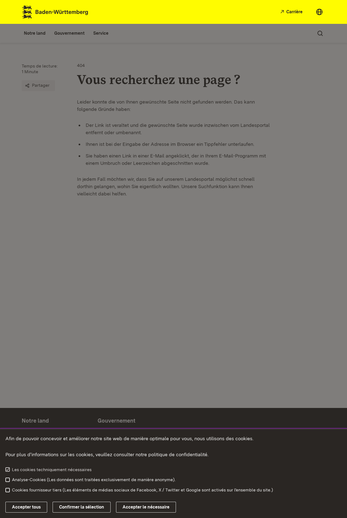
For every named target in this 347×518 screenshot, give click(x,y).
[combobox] (319, 12)
